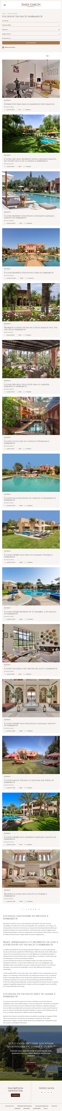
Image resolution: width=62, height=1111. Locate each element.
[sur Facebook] (45, 1092)
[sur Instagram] (41, 1092)
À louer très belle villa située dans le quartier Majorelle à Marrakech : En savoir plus (31, 367)
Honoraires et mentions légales (24, 1106)
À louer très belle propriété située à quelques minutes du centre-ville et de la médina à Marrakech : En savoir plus (31, 142)
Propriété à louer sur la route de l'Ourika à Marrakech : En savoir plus (31, 876)
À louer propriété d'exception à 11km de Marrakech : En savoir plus (31, 254)
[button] (4, 78)
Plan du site (54, 1106)
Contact (46, 1108)
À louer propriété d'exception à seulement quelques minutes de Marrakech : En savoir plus (31, 198)
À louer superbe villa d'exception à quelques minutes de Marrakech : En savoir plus (31, 706)
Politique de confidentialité (41, 1106)
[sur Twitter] (48, 1092)
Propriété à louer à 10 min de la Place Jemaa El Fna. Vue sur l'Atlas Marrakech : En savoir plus (31, 310)
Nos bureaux (17, 1108)
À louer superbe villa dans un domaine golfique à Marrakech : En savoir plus (31, 537)
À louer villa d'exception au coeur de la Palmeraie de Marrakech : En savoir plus (31, 481)
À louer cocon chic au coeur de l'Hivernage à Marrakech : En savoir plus (31, 424)
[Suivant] (39, 909)
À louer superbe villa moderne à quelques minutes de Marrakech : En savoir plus (31, 820)
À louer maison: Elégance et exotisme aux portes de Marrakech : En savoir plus (31, 763)
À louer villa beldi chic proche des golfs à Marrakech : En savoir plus (31, 650)
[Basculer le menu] (4, 5)
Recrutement (27, 1108)
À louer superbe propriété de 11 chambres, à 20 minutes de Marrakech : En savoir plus (31, 594)
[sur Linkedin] (51, 1092)
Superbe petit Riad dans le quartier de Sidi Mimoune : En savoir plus (31, 86)
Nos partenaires (36, 1108)
